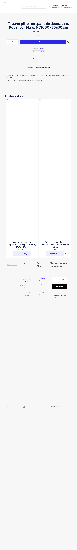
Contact (27, 276)
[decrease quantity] (8, 42)
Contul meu (42, 289)
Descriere (30, 67)
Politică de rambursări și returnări (27, 287)
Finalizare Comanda (42, 280)
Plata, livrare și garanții (27, 292)
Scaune (42, 48)
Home (27, 272)
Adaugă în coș (43, 42)
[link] (13, 476)
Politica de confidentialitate (26, 281)
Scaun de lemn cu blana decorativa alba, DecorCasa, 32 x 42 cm (55, 244)
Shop (42, 275)
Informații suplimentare (43, 67)
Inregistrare (42, 299)
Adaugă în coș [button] (22, 254)
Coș (41, 285)
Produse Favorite (42, 294)
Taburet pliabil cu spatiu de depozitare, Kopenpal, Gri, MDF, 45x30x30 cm (22, 244)
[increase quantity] (16, 42)
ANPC (27, 296)
